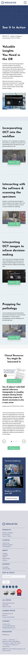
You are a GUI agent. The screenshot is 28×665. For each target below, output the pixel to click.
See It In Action (6, 38)
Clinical (6, 540)
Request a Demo (11, 498)
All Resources (13, 448)
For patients (5, 567)
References (12, 639)
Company (4, 553)
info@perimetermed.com (8, 627)
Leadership (5, 555)
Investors (4, 560)
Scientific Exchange (7, 544)
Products (5, 36)
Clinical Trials (5, 543)
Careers (4, 556)
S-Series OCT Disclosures (11, 645)
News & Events (6, 558)
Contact (4, 639)
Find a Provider (6, 568)
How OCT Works (15, 38)
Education (7, 632)
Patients (6, 564)
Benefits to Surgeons (15, 36)
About (5, 550)
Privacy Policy (6, 646)
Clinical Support (6, 546)
